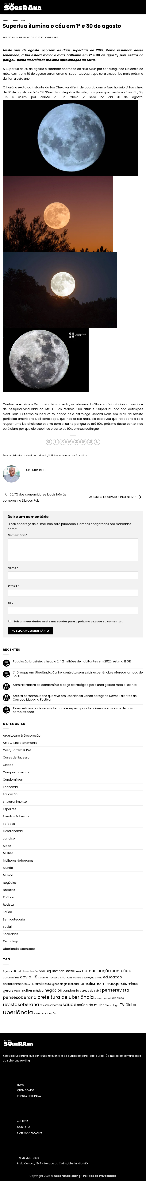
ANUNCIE (22, 1121)
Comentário (18, 535)
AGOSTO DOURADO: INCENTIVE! (113, 497)
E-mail (13, 586)
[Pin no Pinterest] (83, 442)
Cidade (8, 765)
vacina (37, 1013)
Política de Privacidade (100, 1176)
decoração (88, 977)
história (73, 984)
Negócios (10, 882)
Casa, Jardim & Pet (17, 750)
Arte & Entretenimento (20, 743)
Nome (13, 568)
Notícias (19, 20)
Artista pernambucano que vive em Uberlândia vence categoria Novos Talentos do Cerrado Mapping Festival (75, 697)
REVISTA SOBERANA (29, 1096)
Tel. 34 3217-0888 (28, 1158)
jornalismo (90, 983)
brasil (78, 971)
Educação (10, 794)
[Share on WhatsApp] (49, 442)
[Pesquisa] (141, 6)
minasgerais (114, 983)
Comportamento (16, 772)
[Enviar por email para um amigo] (76, 442)
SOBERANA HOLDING (29, 1132)
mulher (27, 990)
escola (31, 984)
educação (112, 977)
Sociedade (10, 934)
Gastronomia (13, 831)
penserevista (115, 990)
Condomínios (13, 779)
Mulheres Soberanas (18, 860)
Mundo (8, 20)
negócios (53, 990)
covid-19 (28, 977)
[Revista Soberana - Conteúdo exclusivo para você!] (22, 7)
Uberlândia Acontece (19, 949)
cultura (77, 977)
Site (10, 603)
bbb (42, 971)
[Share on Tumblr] (97, 442)
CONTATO (23, 1127)
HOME (20, 1085)
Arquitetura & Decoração (21, 735)
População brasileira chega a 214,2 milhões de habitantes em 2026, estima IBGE (72, 661)
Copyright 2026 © (41, 1176)
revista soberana (51, 1005)
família (39, 984)
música (38, 991)
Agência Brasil (12, 971)
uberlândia (18, 1012)
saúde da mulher (91, 1005)
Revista (8, 904)
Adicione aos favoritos (73, 455)
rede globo (117, 998)
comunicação (96, 970)
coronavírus (11, 977)
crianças (66, 977)
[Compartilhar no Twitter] (69, 442)
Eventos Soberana (16, 816)
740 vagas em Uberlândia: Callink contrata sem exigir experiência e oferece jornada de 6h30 (78, 674)
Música (8, 875)
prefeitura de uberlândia (65, 997)
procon (98, 998)
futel (48, 984)
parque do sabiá (90, 991)
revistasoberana (21, 1004)
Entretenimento (15, 801)
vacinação (49, 1013)
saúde (69, 1004)
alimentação (30, 971)
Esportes (9, 809)
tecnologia (112, 1005)
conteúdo (121, 970)
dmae (98, 977)
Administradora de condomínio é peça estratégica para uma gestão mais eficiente (75, 685)
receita (106, 998)
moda (17, 990)
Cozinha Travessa (48, 977)
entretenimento (15, 984)
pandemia (71, 990)
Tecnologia (11, 941)
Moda (7, 846)
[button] (47, 6)
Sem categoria (14, 919)
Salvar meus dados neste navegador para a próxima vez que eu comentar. (68, 621)
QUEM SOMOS (25, 1090)
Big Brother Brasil (60, 971)
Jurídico (9, 838)
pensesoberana (19, 997)
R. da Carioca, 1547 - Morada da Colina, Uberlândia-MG (52, 1163)
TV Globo (128, 1004)
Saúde (7, 912)
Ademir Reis (51, 37)
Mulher (8, 853)
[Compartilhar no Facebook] (56, 442)
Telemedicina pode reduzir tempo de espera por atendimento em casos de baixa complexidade (73, 710)
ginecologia (59, 984)
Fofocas (9, 824)
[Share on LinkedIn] (90, 442)
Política (8, 897)
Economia (10, 787)
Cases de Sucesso (16, 757)
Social (7, 926)
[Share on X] (63, 442)
